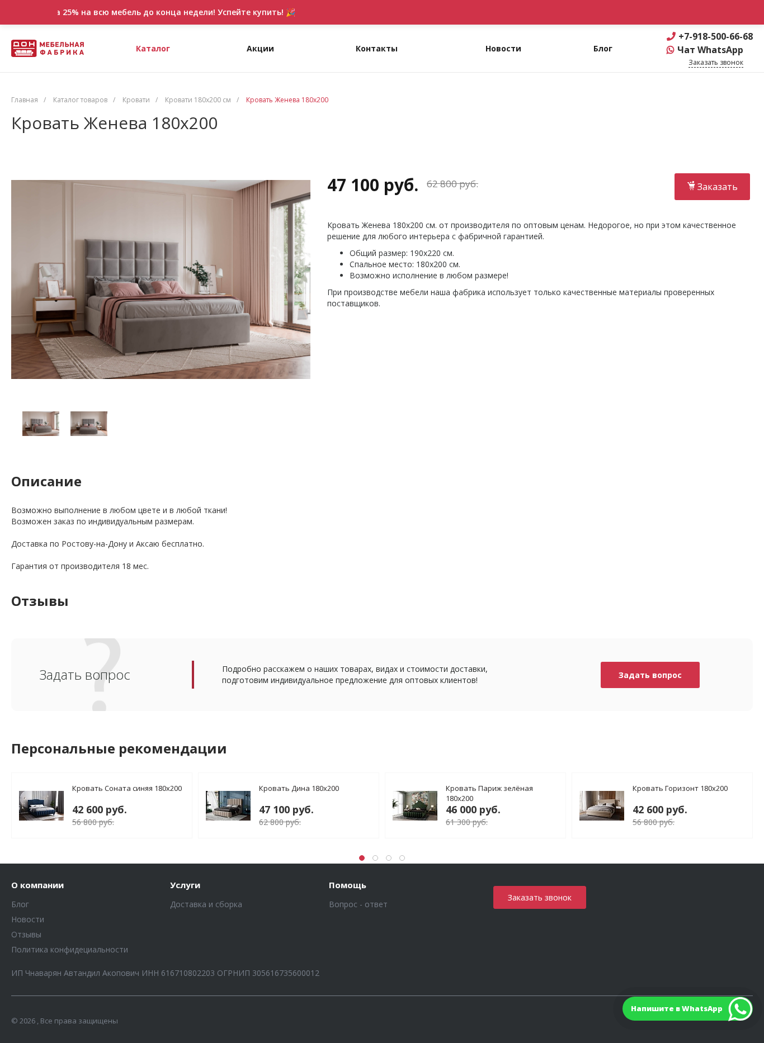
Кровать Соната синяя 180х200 (127, 788)
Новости (27, 919)
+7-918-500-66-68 (715, 36)
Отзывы (26, 934)
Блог (20, 904)
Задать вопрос (650, 675)
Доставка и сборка (206, 904)
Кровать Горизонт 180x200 (680, 788)
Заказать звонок (540, 897)
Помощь (347, 885)
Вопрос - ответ (358, 904)
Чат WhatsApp (710, 50)
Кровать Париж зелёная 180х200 (489, 793)
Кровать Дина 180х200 (299, 788)
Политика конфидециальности (69, 949)
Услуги (185, 885)
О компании (37, 885)
